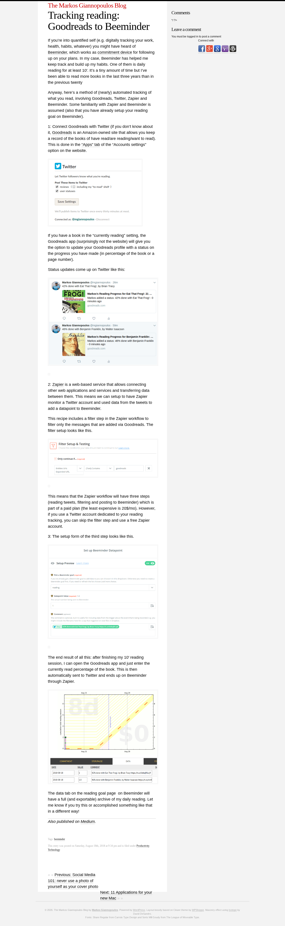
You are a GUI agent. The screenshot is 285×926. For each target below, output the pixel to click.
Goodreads (62, 132)
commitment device (115, 52)
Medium (88, 821)
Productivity (142, 845)
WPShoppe (198, 910)
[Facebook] (201, 51)
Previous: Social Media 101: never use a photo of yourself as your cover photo (73, 881)
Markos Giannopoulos (105, 910)
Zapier (58, 384)
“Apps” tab (90, 144)
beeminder (59, 839)
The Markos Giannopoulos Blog (87, 5)
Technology (54, 849)
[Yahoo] (225, 51)
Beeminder (57, 52)
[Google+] (209, 51)
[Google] (217, 51)
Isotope (233, 910)
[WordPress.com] (232, 51)
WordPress (139, 910)
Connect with (206, 40)
